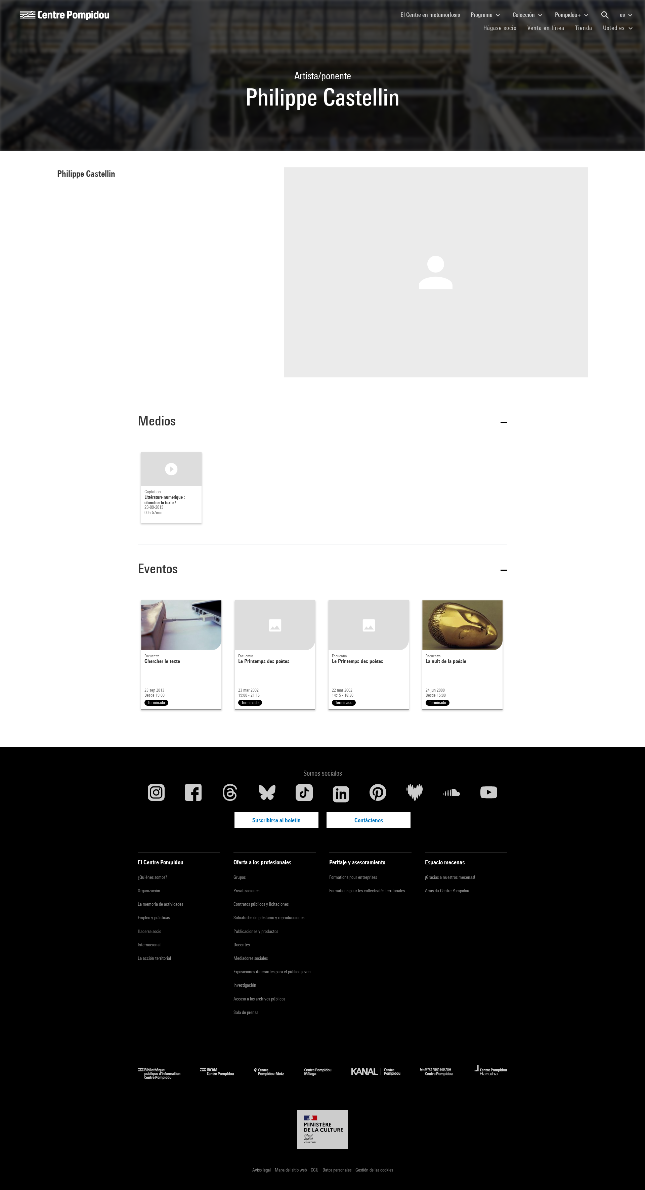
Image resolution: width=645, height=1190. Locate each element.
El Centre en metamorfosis (432, 14)
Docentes (241, 944)
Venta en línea (545, 27)
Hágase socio (502, 27)
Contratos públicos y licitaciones (261, 904)
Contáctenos (368, 820)
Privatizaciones (246, 890)
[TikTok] (304, 794)
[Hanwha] (490, 1077)
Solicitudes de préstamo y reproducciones (268, 917)
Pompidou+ (568, 14)
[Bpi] (164, 1077)
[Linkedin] (340, 794)
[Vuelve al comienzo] (629, 1174)
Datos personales (337, 1170)
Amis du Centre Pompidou (447, 890)
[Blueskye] (267, 794)
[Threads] (230, 794)
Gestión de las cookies (374, 1170)
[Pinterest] (377, 794)
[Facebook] (193, 794)
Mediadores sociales (250, 958)
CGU (315, 1170)
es (623, 14)
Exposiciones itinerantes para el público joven (272, 971)
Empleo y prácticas (154, 917)
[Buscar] (605, 15)
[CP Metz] (274, 1077)
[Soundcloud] (451, 794)
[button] (322, 422)
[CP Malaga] (322, 1077)
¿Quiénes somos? (152, 877)
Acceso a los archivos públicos (259, 998)
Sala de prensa (245, 1012)
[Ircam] (222, 1077)
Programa (482, 14)
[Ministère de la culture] (322, 1129)
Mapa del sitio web (291, 1170)
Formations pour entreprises (353, 877)
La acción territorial (154, 958)
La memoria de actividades (160, 904)
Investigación (244, 985)
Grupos (239, 877)
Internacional (149, 944)
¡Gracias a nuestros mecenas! (450, 877)
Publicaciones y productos (255, 931)
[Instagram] (156, 794)
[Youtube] (488, 794)
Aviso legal (262, 1170)
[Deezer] (414, 794)
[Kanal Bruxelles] (380, 1077)
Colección (524, 14)
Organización (149, 890)
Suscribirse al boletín (276, 820)
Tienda (586, 27)
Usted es (615, 27)
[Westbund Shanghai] (441, 1077)
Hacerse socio (149, 931)
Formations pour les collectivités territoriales (367, 890)
